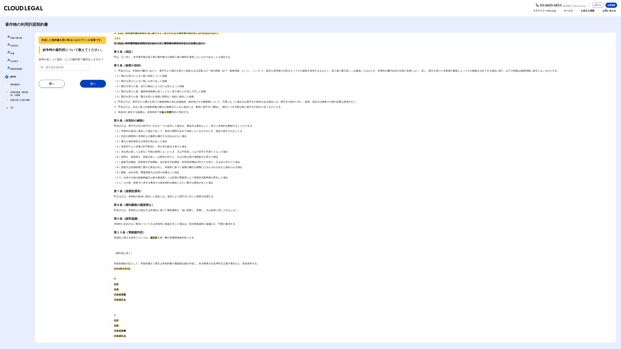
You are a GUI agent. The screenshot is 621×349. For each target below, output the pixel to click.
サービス (568, 11)
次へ (93, 83)
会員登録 (611, 5)
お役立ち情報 (587, 11)
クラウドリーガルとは (544, 11)
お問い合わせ (609, 11)
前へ (51, 83)
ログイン (598, 5)
